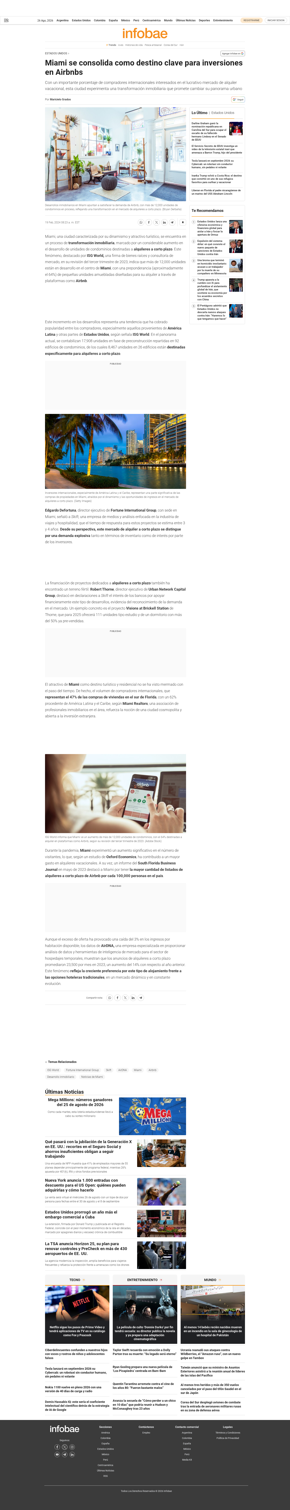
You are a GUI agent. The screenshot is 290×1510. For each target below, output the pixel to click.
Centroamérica (152, 20)
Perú (136, 20)
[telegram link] (64, 1454)
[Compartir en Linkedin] (164, 222)
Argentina (63, 20)
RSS (105, 1476)
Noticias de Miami (92, 1076)
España (113, 20)
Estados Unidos (81, 20)
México (125, 20)
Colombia (99, 20)
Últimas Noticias (186, 20)
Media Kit (187, 1459)
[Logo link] (145, 33)
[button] (6, 20)
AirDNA (122, 1070)
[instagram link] (72, 1447)
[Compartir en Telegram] (172, 222)
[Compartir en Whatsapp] (141, 222)
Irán (182, 45)
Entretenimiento (223, 20)
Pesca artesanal (153, 45)
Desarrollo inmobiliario (60, 1076)
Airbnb (152, 1070)
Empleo (146, 1432)
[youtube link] (57, 1454)
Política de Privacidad (228, 1438)
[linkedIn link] (72, 1454)
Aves (120, 45)
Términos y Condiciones (228, 1432)
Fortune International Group (82, 1070)
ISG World (53, 1070)
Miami (138, 1070)
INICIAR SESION (275, 20)
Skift (108, 1070)
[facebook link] (57, 1447)
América (105, 1432)
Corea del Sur (171, 45)
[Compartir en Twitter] (156, 222)
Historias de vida (134, 45)
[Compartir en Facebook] (149, 222)
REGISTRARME (252, 20)
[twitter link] (64, 1447)
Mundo (168, 20)
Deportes (204, 20)
